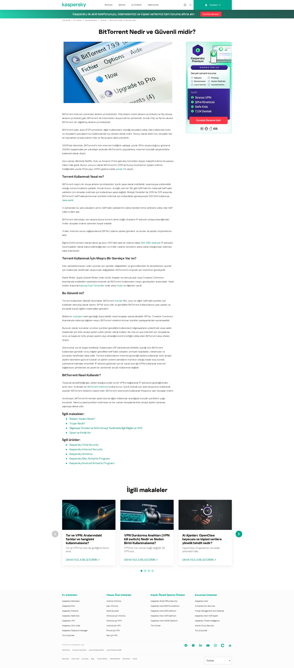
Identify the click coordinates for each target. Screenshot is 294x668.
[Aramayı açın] (190, 5)
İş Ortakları (137, 5)
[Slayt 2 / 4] (145, 571)
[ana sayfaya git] (74, 5)
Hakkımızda (153, 5)
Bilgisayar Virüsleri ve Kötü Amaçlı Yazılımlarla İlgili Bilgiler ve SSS (106, 428)
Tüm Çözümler (68, 635)
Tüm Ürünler (156, 625)
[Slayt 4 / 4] (152, 571)
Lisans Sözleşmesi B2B (113, 650)
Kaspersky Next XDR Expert (206, 616)
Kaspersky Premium (70, 611)
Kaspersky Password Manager (75, 630)
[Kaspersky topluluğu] (222, 645)
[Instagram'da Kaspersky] (215, 645)
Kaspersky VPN (68, 621)
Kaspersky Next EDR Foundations (165, 606)
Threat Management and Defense (209, 611)
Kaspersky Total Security (84, 444)
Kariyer (135, 659)
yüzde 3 (120, 169)
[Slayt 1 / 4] (141, 571)
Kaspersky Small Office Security (164, 601)
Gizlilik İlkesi (66, 650)
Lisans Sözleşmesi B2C (96, 650)
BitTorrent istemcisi (98, 386)
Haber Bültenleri (115, 659)
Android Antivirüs (113, 601)
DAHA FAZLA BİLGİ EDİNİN (81, 559)
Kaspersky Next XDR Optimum (163, 616)
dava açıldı (67, 200)
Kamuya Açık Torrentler (91, 285)
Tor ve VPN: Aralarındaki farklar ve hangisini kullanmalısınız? (84, 539)
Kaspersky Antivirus (81, 454)
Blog (92, 659)
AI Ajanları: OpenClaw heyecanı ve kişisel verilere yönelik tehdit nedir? (202, 539)
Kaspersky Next (201, 601)
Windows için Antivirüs (115, 616)
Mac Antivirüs (112, 606)
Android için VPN (113, 625)
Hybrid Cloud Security (204, 625)
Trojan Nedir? (77, 423)
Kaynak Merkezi (102, 659)
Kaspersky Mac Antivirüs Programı (90, 458)
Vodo (120, 285)
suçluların (78, 316)
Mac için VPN (111, 635)
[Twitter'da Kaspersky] (193, 645)
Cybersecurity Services (205, 606)
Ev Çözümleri (69, 594)
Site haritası (126, 659)
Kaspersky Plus (68, 606)
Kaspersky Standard (70, 601)
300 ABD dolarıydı (150, 242)
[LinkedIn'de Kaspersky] (200, 645)
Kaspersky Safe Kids (70, 616)
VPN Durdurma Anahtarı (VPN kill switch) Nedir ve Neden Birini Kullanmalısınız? (147, 539)
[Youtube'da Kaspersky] (208, 645)
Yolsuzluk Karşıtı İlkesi (79, 650)
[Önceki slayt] (55, 534)
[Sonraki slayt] (239, 534)
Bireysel (108, 5)
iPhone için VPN (113, 630)
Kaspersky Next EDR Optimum (163, 611)
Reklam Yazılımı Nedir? (82, 418)
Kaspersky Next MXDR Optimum (164, 621)
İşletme (122, 5)
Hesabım (214, 5)
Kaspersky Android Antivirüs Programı (92, 463)
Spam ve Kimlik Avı (80, 432)
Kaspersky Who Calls (71, 625)
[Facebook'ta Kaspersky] (186, 645)
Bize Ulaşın (65, 659)
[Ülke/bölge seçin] (185, 5)
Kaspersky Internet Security (86, 449)
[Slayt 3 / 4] (149, 571)
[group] (89, 532)
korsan (119, 300)
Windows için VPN (114, 621)
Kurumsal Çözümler (206, 594)
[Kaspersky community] (230, 645)
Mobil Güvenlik (112, 611)
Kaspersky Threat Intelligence (207, 621)
